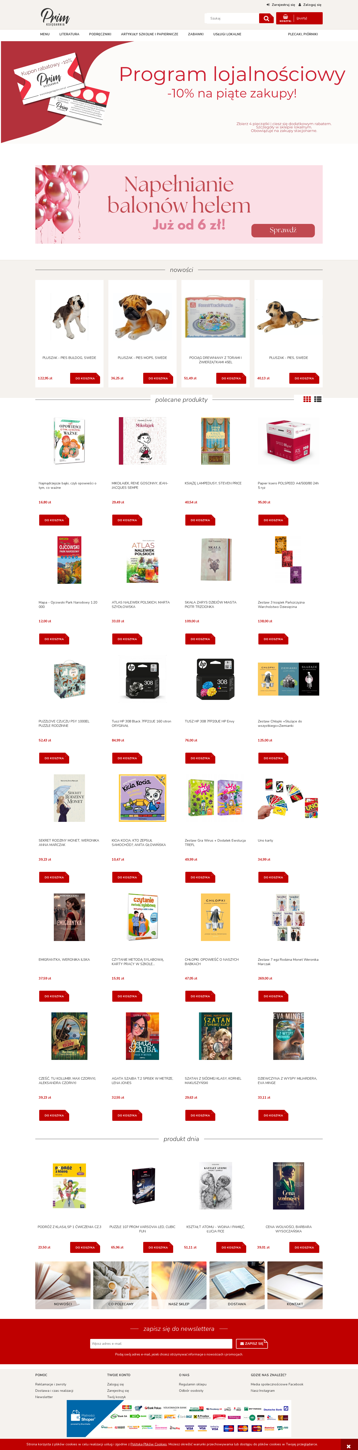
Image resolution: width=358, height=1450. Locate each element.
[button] (69, 447)
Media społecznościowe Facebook (277, 1384)
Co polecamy (120, 1304)
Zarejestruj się (118, 1390)
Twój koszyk (116, 1397)
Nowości (63, 1304)
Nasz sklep (179, 1304)
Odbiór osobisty (191, 1390)
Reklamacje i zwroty (50, 1384)
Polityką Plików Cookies (149, 1444)
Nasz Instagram (263, 1390)
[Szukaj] (266, 18)
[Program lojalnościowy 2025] (179, 94)
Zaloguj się (115, 1384)
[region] (179, 94)
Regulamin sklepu (193, 1384)
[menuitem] (45, 34)
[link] (179, 204)
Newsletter (44, 1397)
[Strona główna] (55, 16)
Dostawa (237, 1304)
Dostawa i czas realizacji (54, 1390)
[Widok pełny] (317, 399)
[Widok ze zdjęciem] (307, 399)
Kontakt (295, 1304)
